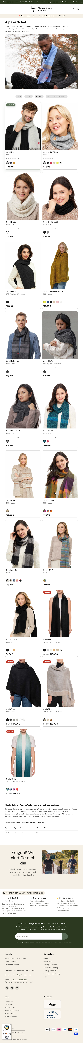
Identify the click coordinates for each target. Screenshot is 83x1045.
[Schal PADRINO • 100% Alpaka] (23, 335)
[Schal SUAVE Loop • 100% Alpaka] (60, 126)
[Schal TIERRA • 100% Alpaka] (23, 613)
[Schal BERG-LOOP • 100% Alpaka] (60, 196)
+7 (23, 720)
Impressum (48, 961)
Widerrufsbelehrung (51, 968)
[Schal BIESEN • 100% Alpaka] (23, 196)
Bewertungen (10, 1013)
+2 (61, 650)
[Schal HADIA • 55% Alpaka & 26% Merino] (60, 335)
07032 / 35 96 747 (19, 979)
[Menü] (10, 1025)
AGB (45, 977)
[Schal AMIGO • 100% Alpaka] (23, 544)
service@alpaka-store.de (21, 975)
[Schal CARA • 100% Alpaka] (60, 544)
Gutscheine (9, 1004)
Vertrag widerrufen (50, 971)
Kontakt (46, 958)
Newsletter (9, 1001)
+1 (60, 163)
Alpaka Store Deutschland (18, 1039)
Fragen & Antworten (12, 1010)
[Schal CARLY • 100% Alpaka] (23, 474)
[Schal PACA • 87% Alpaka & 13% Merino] (23, 265)
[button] (4, 9)
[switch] (7, 1037)
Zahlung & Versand (50, 965)
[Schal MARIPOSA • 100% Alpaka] (23, 404)
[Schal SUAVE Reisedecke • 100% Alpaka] (60, 265)
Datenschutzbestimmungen (44, 942)
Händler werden (11, 1017)
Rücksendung (10, 1007)
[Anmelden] (65, 936)
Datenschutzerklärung (52, 974)
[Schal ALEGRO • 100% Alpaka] (60, 474)
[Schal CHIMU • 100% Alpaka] (60, 404)
